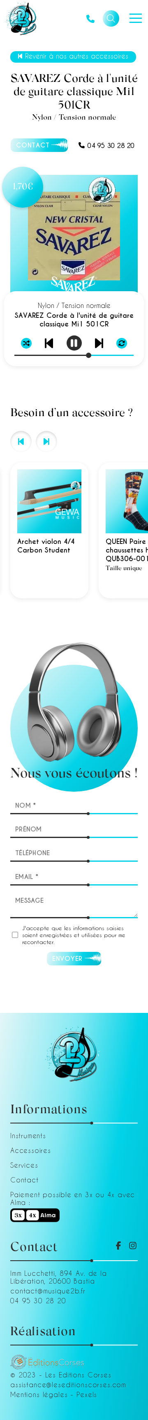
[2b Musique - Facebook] (118, 1245)
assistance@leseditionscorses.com (68, 1384)
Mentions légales (39, 1394)
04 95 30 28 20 (111, 145)
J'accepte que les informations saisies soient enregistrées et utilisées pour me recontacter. (73, 934)
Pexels (86, 1394)
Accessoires (30, 1150)
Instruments (28, 1135)
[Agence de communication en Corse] (47, 1358)
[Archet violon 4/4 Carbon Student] (49, 530)
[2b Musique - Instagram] (133, 1245)
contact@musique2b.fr (48, 1291)
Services (24, 1165)
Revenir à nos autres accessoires (76, 56)
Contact (24, 1180)
